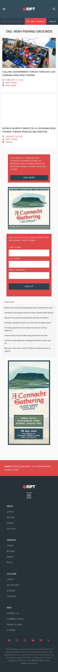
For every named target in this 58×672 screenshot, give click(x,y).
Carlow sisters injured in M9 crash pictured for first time (26, 335)
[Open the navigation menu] (4, 9)
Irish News (10, 85)
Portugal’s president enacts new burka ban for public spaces (28, 323)
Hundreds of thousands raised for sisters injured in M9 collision (29, 313)
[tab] (12, 21)
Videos (9, 142)
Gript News (11, 83)
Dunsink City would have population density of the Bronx (27, 318)
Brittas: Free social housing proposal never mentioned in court (29, 308)
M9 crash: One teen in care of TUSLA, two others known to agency (28, 349)
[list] (29, 517)
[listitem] (29, 512)
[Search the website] (54, 9)
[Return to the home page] (29, 486)
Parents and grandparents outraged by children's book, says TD (28, 341)
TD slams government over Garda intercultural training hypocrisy (26, 329)
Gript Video (11, 139)
